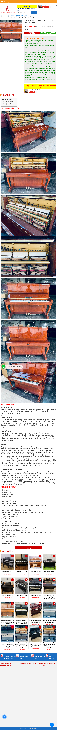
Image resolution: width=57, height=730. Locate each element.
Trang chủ (3, 15)
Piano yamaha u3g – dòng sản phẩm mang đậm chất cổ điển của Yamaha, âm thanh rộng (49, 645)
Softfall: (3, 534)
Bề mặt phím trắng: (7, 501)
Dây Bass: (4, 514)
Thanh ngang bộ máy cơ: (8, 541)
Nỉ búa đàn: (4, 506)
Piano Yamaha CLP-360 (7, 571)
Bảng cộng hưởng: (6, 510)
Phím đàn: (4, 528)
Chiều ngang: (5, 494)
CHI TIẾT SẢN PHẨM (7, 103)
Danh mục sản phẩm (10, 2)
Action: (3, 512)
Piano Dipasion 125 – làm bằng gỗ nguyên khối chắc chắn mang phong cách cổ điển (8, 645)
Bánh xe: (3, 526)
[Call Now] (3, 367)
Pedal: (3, 523)
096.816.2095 (52, 658)
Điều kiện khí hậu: (6, 543)
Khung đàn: (4, 537)
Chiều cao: (4, 492)
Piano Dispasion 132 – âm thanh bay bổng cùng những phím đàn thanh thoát (49, 620)
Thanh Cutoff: (5, 519)
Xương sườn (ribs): (6, 532)
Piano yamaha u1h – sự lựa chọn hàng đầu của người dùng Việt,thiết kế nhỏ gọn (35, 644)
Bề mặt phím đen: (6, 503)
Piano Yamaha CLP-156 (7, 595)
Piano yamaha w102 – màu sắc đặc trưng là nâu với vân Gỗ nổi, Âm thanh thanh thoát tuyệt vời (7, 621)
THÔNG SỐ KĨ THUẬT (7, 104)
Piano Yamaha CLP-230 (35, 571)
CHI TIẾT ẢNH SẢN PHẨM (8, 101)
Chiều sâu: (4, 497)
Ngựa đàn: (4, 517)
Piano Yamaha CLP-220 (49, 571)
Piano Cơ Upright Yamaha (22, 15)
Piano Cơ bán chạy (11, 15)
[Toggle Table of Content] (14, 99)
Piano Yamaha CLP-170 (21, 595)
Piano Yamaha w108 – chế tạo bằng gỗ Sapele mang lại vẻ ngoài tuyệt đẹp (35, 620)
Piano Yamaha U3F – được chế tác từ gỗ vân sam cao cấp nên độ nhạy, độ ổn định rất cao (21, 645)
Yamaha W (38, 452)
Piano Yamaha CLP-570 (35, 595)
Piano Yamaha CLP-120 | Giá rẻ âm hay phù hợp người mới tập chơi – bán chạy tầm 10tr (49, 598)
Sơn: (2, 530)
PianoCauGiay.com (33, 728)
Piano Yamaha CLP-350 (21, 571)
